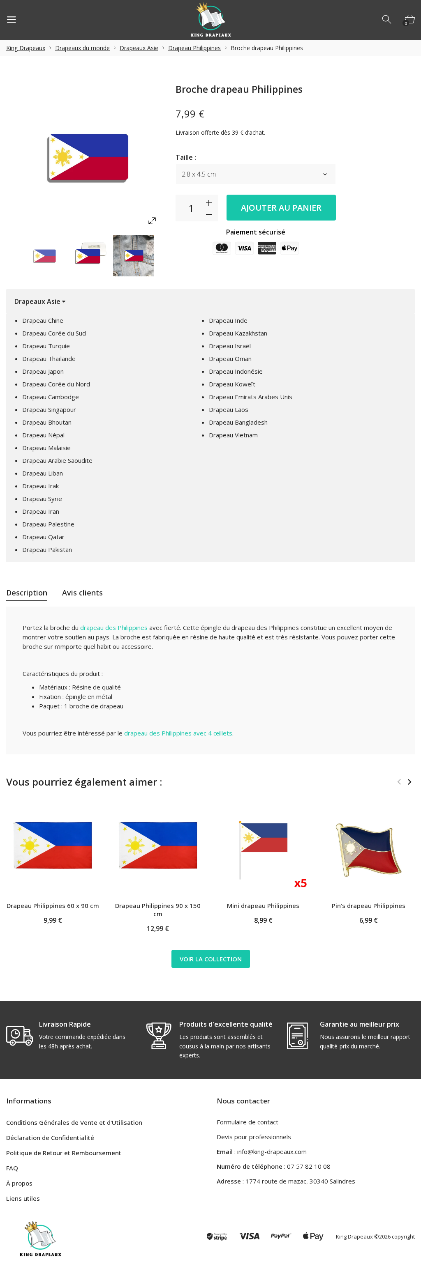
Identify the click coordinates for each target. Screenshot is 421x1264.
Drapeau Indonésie (236, 371)
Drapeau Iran (40, 511)
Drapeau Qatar (43, 537)
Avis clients (82, 593)
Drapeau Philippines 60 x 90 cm (53, 905)
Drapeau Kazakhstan (238, 333)
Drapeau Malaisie (46, 448)
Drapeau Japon (43, 371)
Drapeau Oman (230, 358)
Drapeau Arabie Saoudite (57, 460)
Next (409, 782)
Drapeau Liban (42, 473)
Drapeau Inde (228, 320)
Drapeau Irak (40, 486)
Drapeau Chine (42, 320)
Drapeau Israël (230, 346)
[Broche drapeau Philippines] (45, 255)
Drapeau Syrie (42, 498)
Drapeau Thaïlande (49, 358)
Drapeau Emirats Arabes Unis (250, 397)
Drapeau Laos (228, 409)
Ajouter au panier (281, 207)
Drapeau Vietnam (233, 435)
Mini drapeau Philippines (263, 905)
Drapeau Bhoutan (47, 422)
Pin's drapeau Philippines (368, 905)
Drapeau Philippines (194, 48)
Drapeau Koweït (232, 384)
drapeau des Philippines (114, 627)
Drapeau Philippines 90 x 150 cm (158, 909)
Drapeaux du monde (82, 48)
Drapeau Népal (43, 435)
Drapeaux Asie (139, 48)
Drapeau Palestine (48, 524)
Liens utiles (23, 1198)
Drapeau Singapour (49, 409)
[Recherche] (387, 19)
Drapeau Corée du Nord (56, 384)
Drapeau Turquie (46, 346)
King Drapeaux (25, 48)
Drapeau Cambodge (50, 397)
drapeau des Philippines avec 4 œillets (178, 733)
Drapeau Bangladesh (238, 422)
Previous (399, 782)
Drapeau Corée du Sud (54, 333)
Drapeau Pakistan (47, 549)
